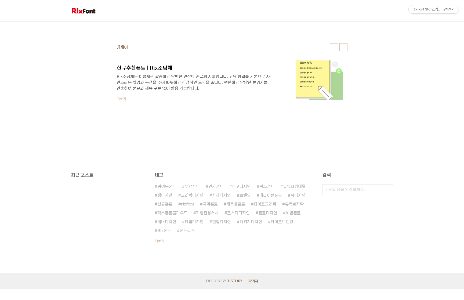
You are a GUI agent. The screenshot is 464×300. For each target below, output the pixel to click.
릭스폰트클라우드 (172, 213)
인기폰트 (215, 186)
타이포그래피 (265, 204)
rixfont (187, 204)
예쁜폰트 (293, 213)
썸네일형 (334, 47)
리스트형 (343, 47)
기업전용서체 (207, 213)
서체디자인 (221, 195)
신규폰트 (164, 204)
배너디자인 (166, 222)
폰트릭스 (187, 231)
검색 (388, 190)
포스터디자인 (238, 213)
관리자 (253, 281)
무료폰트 (192, 186)
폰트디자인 (267, 213)
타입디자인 (194, 222)
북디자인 (298, 195)
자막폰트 (210, 204)
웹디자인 (164, 195)
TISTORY (234, 281)
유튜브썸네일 (294, 186)
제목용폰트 (235, 204)
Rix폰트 (164, 231)
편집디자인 (221, 222)
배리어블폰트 (270, 195)
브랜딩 (245, 195)
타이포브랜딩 (282, 222)
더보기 (159, 241)
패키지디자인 (251, 222)
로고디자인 (241, 186)
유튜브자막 (294, 204)
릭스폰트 (266, 186)
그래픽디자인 (192, 195)
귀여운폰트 (166, 186)
